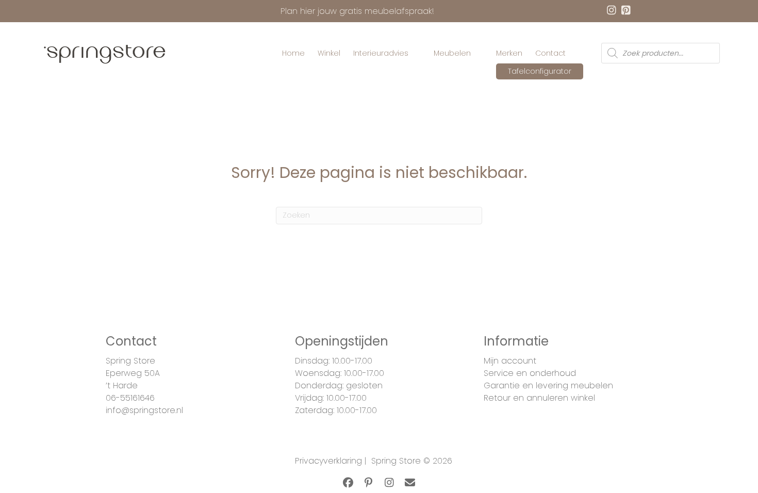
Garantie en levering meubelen (548, 385)
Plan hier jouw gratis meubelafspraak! (357, 11)
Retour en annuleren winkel (539, 398)
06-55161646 (130, 398)
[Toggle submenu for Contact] (573, 53)
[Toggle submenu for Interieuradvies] (415, 53)
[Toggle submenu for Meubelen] (478, 53)
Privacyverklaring (328, 461)
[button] (348, 482)
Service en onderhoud (530, 373)
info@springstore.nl (144, 410)
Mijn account (510, 361)
